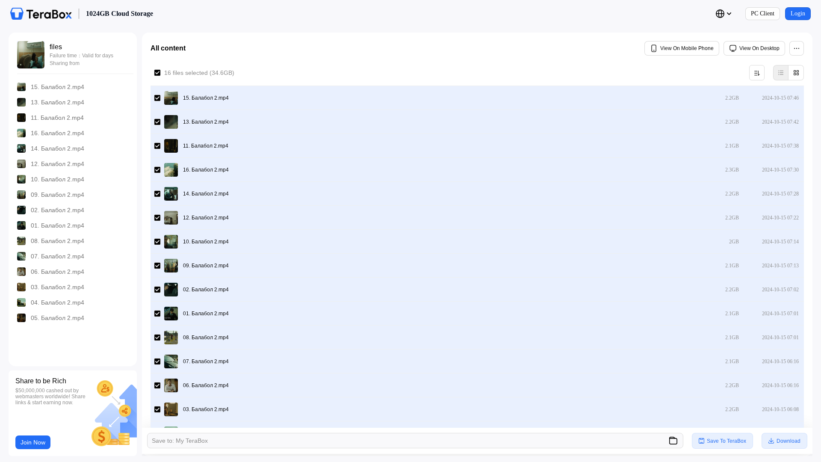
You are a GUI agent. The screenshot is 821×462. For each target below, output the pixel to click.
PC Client (762, 13)
